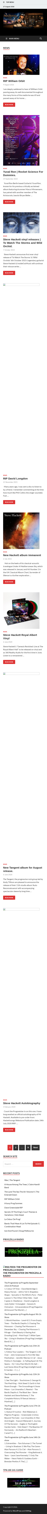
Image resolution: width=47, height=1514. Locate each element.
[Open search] (41, 38)
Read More (8, 104)
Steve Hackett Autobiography (21, 1103)
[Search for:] (23, 1164)
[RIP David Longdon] (23, 377)
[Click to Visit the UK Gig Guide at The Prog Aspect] (23, 1487)
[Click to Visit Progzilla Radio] (23, 1256)
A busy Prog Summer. (13, 1203)
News (5, 78)
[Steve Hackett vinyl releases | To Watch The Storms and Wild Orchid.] (23, 222)
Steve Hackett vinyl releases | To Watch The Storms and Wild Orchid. (22, 243)
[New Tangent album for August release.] (23, 766)
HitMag (28, 1511)
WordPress (17, 1511)
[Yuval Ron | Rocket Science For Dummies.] (23, 140)
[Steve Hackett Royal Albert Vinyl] (23, 610)
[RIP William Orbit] (23, 65)
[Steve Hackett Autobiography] (23, 1002)
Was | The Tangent (12, 1180)
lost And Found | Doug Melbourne (19, 1231)
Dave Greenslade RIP (13, 1207)
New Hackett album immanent (22, 555)
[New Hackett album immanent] (23, 530)
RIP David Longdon (15, 478)
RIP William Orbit (14, 81)
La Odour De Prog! (12, 1219)
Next (35, 1147)
